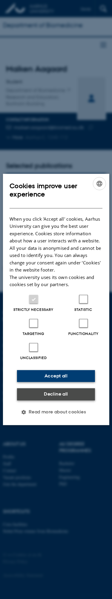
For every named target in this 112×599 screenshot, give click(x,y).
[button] (56, 412)
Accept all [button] (56, 376)
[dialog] (56, 299)
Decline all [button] (56, 394)
